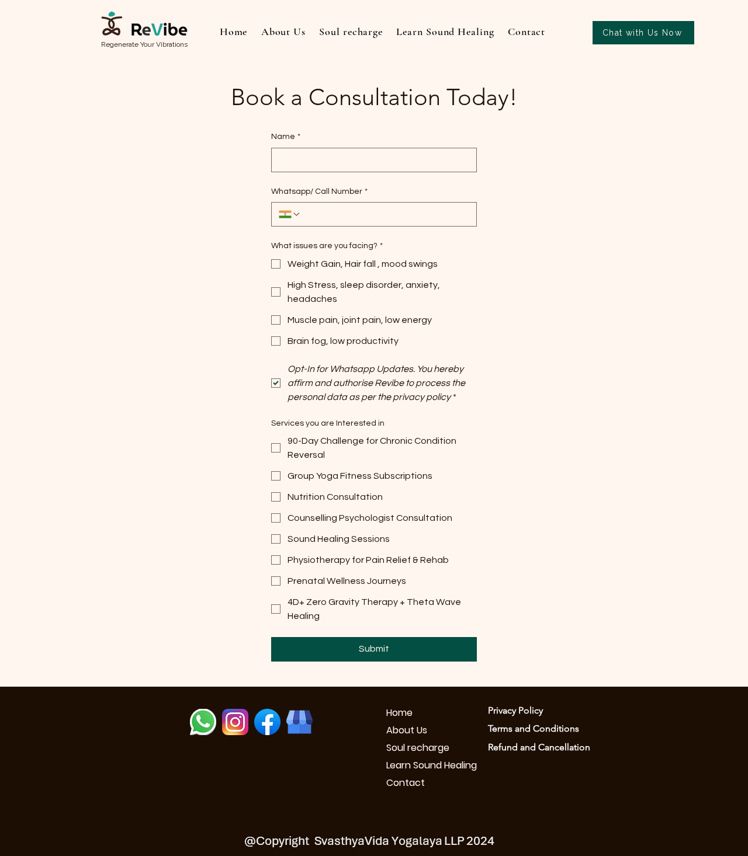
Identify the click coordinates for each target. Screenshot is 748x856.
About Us (406, 730)
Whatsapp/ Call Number (319, 191)
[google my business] (299, 722)
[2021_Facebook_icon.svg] (267, 722)
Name (285, 137)
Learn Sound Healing (427, 765)
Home (399, 712)
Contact (405, 782)
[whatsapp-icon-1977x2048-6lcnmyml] (203, 722)
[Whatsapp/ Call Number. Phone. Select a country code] (290, 214)
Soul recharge (417, 747)
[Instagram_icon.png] (235, 722)
